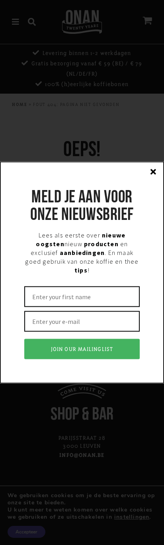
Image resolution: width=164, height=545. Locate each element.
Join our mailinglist (82, 349)
